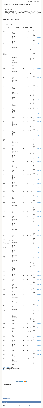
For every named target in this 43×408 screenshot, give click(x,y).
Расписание (31, 1)
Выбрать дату (39, 31)
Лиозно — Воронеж (5, 374)
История (35, 1)
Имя (4, 385)
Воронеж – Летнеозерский (6, 367)
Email (12, 385)
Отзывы (38, 1)
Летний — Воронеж (5, 369)
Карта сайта (5, 402)
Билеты (28, 1)
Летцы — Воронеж (5, 370)
